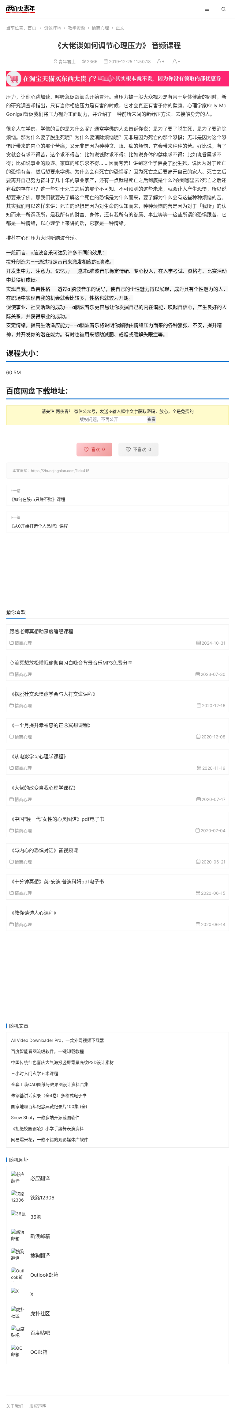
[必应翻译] (18, 1177)
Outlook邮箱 (44, 1275)
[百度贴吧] (18, 1331)
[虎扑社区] (18, 1312)
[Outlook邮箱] (18, 1276)
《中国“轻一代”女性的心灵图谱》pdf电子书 (56, 819)
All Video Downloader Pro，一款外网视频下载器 (57, 1040)
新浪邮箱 (40, 1236)
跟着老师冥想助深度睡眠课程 (41, 631)
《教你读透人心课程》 (33, 913)
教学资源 (76, 27)
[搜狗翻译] (18, 1254)
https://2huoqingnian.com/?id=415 (60, 470)
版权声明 (38, 1405)
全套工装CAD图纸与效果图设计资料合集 (49, 1084)
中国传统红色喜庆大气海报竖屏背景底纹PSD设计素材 (62, 1062)
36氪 (35, 1217)
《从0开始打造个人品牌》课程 (38, 525)
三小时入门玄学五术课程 (34, 1073)
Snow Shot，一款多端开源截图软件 (45, 1117)
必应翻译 (40, 1178)
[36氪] (18, 1213)
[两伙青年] (20, 8)
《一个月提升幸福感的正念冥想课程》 (51, 725)
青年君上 (67, 61)
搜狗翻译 (40, 1255)
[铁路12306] (18, 1196)
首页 (32, 27)
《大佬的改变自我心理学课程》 (43, 788)
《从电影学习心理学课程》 (38, 756)
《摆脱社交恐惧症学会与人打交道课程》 (53, 694)
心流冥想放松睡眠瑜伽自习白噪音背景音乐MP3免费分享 (70, 663)
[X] (15, 1290)
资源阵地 (52, 27)
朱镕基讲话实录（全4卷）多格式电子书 (49, 1095)
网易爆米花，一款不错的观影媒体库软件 (49, 1139)
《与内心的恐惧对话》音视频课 (43, 850)
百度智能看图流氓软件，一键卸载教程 (47, 1051)
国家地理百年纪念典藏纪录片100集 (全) (49, 1106)
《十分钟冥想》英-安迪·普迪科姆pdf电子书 (56, 882)
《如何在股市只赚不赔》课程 (37, 498)
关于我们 (14, 1405)
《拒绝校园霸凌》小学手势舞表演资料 (47, 1128)
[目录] (207, 9)
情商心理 (100, 27)
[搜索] (223, 9)
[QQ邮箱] (18, 1350)
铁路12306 (42, 1198)
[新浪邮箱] (18, 1234)
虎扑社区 (40, 1313)
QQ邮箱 (38, 1352)
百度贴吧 (40, 1333)
